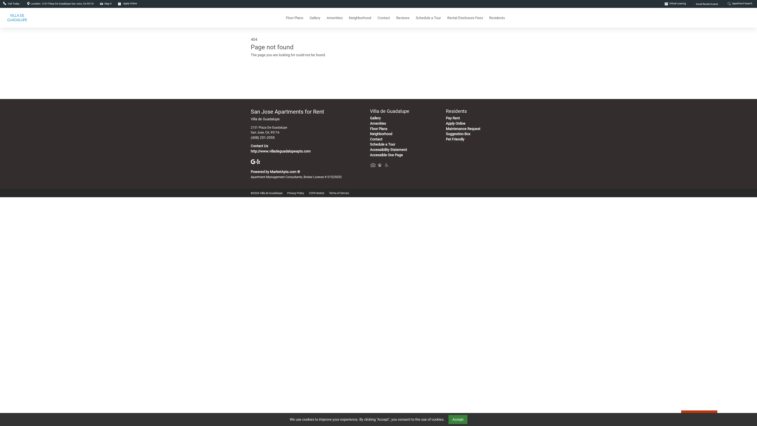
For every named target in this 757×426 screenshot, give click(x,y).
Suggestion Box (458, 134)
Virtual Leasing (677, 3)
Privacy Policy (295, 193)
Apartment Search (742, 3)
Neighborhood (360, 18)
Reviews (402, 18)
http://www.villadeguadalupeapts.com (281, 151)
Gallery (315, 18)
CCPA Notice (316, 193)
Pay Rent (453, 118)
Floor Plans (294, 18)
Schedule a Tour (428, 18)
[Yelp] (258, 161)
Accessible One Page (386, 155)
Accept (457, 419)
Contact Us (259, 146)
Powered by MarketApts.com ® (275, 172)
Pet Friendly (455, 139)
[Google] (253, 161)
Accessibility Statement (388, 150)
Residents (497, 18)
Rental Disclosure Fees (465, 18)
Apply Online (130, 3)
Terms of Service (339, 193)
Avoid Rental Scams (706, 4)
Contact (384, 18)
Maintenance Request (463, 129)
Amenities (335, 18)
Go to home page (264, 74)
